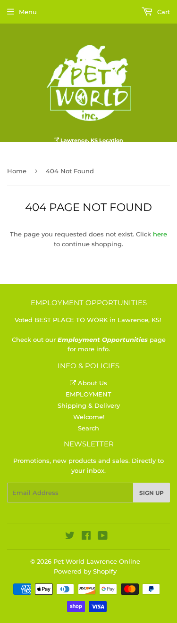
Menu (28, 12)
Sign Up (151, 492)
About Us (91, 383)
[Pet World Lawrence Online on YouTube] (103, 537)
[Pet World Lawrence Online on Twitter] (70, 537)
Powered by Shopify (85, 571)
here (160, 234)
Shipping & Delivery (89, 405)
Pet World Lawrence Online (96, 561)
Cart (162, 12)
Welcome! (88, 417)
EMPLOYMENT (88, 394)
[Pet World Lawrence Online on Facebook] (86, 537)
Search (88, 428)
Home (16, 171)
